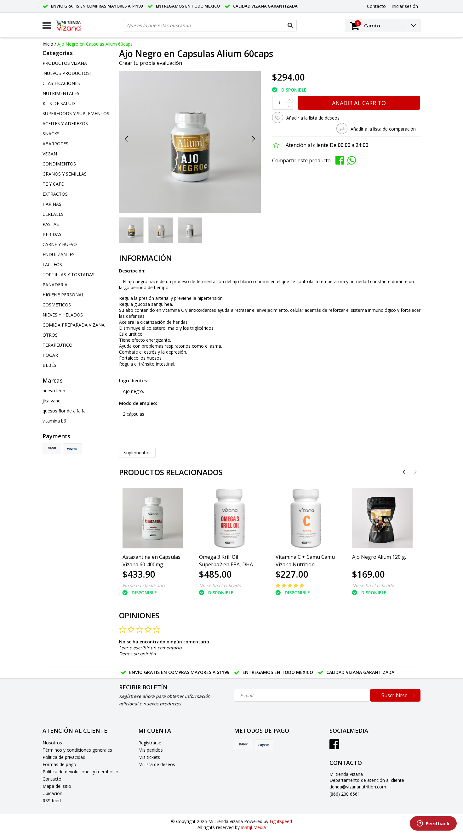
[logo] (73, 25)
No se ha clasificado (143, 585)
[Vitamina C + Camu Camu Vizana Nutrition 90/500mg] (306, 518)
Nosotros (52, 743)
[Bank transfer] (52, 448)
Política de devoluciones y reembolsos (82, 772)
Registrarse (149, 743)
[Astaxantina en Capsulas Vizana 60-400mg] (153, 518)
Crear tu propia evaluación (150, 62)
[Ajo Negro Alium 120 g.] (382, 518)
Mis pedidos (150, 750)
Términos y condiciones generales (77, 750)
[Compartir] (341, 160)
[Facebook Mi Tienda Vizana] (334, 746)
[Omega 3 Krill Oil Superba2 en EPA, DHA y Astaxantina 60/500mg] (229, 518)
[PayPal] (72, 448)
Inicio (48, 44)
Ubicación (52, 793)
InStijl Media (253, 827)
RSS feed (52, 801)
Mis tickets (149, 757)
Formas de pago (59, 764)
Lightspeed (281, 821)
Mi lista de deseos (156, 764)
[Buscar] (290, 25)
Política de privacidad (64, 757)
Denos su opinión (137, 654)
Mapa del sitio (57, 786)
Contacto (52, 779)
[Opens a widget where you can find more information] (433, 824)
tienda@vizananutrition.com (357, 787)
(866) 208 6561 (344, 794)
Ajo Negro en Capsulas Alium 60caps (95, 44)
